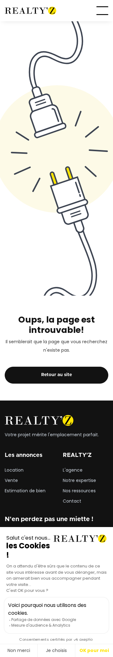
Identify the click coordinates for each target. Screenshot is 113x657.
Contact (72, 501)
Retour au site (56, 375)
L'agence (73, 470)
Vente (11, 481)
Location (14, 470)
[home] (30, 11)
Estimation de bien (25, 491)
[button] (102, 10)
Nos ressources (79, 491)
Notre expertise (79, 481)
